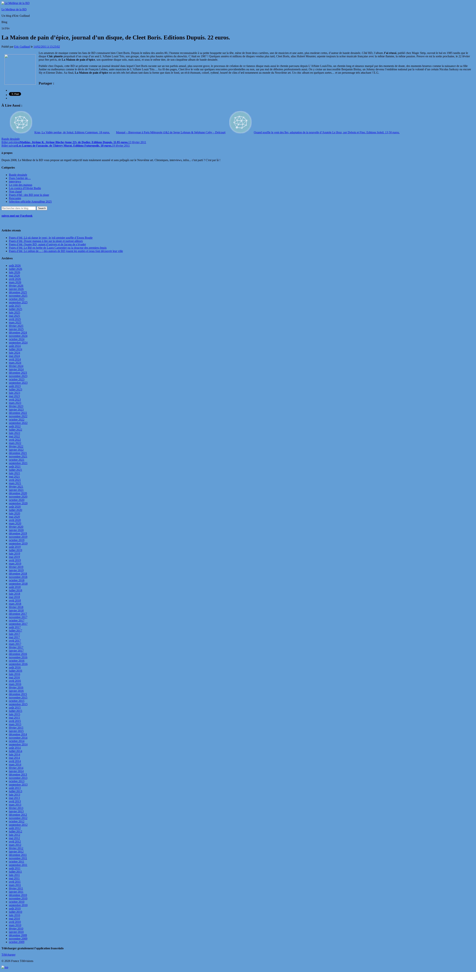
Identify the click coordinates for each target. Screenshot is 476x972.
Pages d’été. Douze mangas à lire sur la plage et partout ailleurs (46, 241)
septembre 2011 (18, 865)
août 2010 (15, 908)
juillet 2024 (15, 349)
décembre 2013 (18, 774)
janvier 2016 (16, 690)
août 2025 (15, 305)
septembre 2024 (18, 342)
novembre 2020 (18, 496)
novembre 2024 (18, 335)
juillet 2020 (15, 510)
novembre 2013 (18, 777)
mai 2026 (14, 275)
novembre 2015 (18, 697)
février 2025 (16, 325)
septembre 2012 (18, 824)
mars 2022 (15, 443)
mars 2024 (15, 362)
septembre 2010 (18, 905)
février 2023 (16, 406)
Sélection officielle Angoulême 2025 (30, 201)
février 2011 (16, 888)
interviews (15, 181)
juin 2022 (14, 433)
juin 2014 (14, 754)
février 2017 (16, 647)
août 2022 (15, 426)
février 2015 (16, 727)
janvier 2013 (16, 811)
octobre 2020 (16, 500)
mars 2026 (15, 282)
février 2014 (16, 767)
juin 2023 (14, 392)
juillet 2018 (15, 590)
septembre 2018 (18, 583)
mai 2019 (14, 556)
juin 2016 (14, 674)
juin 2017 (14, 633)
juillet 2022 (15, 429)
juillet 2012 (15, 831)
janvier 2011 (16, 891)
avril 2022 (15, 439)
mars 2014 (15, 764)
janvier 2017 (16, 650)
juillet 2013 (15, 791)
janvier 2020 (16, 530)
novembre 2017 (18, 617)
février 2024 (16, 366)
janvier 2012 (16, 851)
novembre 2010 (18, 898)
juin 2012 (14, 834)
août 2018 (15, 587)
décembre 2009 (18, 935)
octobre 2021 (16, 459)
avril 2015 (15, 721)
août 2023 (15, 386)
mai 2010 (14, 918)
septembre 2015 (18, 704)
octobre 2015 (16, 700)
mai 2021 (14, 476)
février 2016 (16, 687)
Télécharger (8, 954)
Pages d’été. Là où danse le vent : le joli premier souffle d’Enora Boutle (51, 237)
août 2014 (15, 747)
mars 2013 (15, 804)
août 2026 (15, 265)
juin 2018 (14, 593)
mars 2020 (15, 523)
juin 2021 (14, 473)
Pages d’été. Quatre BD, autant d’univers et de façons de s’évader (47, 244)
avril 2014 (15, 761)
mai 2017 (14, 637)
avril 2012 (15, 841)
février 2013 (16, 808)
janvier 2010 (16, 931)
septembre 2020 (18, 503)
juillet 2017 (15, 630)
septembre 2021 (18, 463)
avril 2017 (15, 640)
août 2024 (15, 346)
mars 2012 (15, 844)
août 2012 (15, 828)
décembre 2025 (18, 292)
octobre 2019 (16, 540)
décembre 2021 (18, 453)
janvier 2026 (16, 289)
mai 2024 (14, 356)
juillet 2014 (15, 751)
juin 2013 (14, 794)
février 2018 (16, 607)
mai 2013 (14, 798)
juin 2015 (14, 714)
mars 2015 (15, 724)
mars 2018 (15, 603)
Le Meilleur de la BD (14, 9)
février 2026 (16, 285)
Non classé (15, 191)
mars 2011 (15, 885)
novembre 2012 (18, 818)
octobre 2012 (16, 821)
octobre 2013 (16, 781)
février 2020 (16, 526)
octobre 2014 (16, 741)
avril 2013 (15, 801)
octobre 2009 (16, 942)
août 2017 (15, 627)
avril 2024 (15, 359)
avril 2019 (15, 560)
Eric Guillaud (22, 46)
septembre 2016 (18, 664)
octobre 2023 (16, 379)
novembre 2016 (18, 657)
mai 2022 (14, 436)
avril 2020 (15, 520)
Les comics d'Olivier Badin (25, 188)
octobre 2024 (16, 339)
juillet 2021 (15, 469)
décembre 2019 (18, 533)
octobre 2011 (16, 861)
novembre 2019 (18, 536)
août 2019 (15, 546)
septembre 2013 (18, 784)
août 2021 (15, 466)
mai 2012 (14, 838)
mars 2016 (15, 684)
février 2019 (16, 567)
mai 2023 (14, 396)
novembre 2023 (18, 376)
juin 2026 (14, 272)
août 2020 (15, 506)
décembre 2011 (18, 854)
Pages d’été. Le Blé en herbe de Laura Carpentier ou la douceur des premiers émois (58, 247)
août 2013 (15, 788)
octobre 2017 (16, 620)
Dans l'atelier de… (20, 178)
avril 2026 (15, 279)
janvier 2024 (16, 369)
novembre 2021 (18, 456)
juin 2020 (14, 513)
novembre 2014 (18, 737)
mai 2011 (14, 878)
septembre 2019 (18, 543)
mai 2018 (14, 597)
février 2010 (16, 928)
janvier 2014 (16, 771)
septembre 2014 (18, 744)
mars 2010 (15, 925)
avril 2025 (15, 319)
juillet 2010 (15, 911)
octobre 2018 (16, 580)
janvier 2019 (16, 570)
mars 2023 (15, 402)
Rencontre (15, 198)
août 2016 (15, 667)
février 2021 (16, 486)
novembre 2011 (18, 858)
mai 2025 (14, 315)
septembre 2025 (18, 302)
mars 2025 (15, 322)
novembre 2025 (18, 295)
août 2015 (15, 707)
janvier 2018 (16, 610)
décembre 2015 (18, 694)
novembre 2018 (18, 577)
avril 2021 (15, 479)
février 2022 (16, 446)
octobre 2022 (16, 419)
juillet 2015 (15, 710)
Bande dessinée (10, 138)
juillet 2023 (15, 389)
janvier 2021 (16, 489)
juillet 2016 (15, 670)
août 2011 (14, 868)
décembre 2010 (18, 895)
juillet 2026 (15, 268)
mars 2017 (15, 644)
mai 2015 (14, 717)
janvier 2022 (16, 449)
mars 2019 (15, 563)
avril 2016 (15, 680)
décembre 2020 (18, 493)
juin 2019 (14, 553)
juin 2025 (14, 312)
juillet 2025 (15, 309)
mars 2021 (15, 483)
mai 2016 (14, 677)
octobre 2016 (16, 660)
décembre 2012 (18, 814)
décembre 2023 (18, 372)
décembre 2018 (18, 573)
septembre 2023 (18, 382)
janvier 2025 (16, 329)
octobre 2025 (16, 299)
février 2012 (16, 848)
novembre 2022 (18, 416)
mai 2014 (14, 757)
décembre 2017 (18, 613)
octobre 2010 (16, 901)
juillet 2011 (15, 871)
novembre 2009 (18, 938)
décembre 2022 (18, 412)
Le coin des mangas (20, 184)
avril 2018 (15, 600)
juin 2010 (14, 915)
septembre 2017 (18, 623)
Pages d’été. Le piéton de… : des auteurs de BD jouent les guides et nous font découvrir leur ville (66, 251)
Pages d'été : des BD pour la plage (29, 194)
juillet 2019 (15, 550)
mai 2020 (14, 516)
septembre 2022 (18, 423)
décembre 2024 (18, 332)
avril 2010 (15, 921)
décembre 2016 (18, 654)
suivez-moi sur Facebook (17, 215)
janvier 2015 (16, 731)
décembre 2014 (18, 734)
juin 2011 (14, 875)
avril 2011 (15, 881)
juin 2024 (14, 352)
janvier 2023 (16, 409)
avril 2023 (15, 399)
